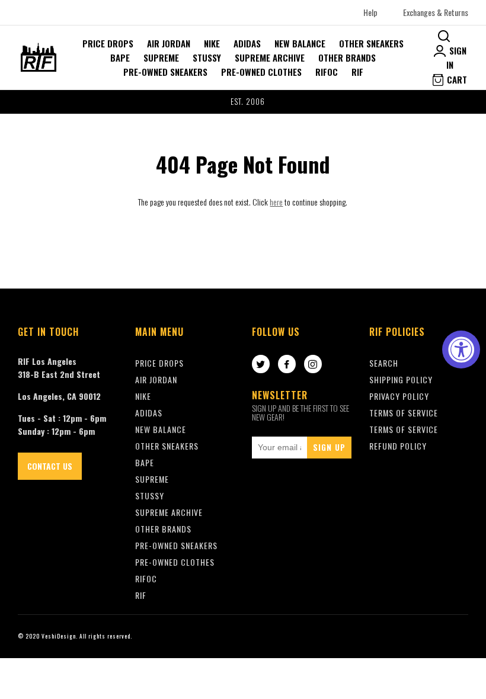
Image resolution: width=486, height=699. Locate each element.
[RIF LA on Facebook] (287, 365)
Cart (456, 79)
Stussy (207, 57)
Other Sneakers (371, 43)
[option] (243, 102)
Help (370, 12)
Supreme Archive (270, 57)
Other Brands (347, 57)
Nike (212, 43)
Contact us (49, 466)
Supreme (161, 57)
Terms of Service (403, 429)
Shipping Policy (401, 379)
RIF (357, 71)
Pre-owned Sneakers (165, 71)
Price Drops (107, 43)
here (276, 201)
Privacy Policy (399, 396)
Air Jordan (168, 43)
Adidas (247, 43)
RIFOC (326, 71)
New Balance (299, 43)
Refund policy (398, 446)
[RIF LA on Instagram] (313, 365)
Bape (120, 57)
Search (383, 363)
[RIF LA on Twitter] (261, 365)
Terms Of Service (403, 412)
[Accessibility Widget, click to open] (461, 349)
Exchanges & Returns (435, 12)
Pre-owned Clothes (261, 71)
